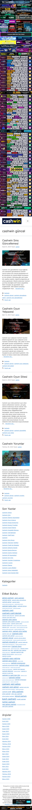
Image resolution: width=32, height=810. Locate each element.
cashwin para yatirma (11, 658)
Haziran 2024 (6, 746)
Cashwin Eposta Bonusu (9, 550)
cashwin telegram (7, 671)
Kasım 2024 (5, 734)
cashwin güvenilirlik (20, 430)
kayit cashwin (9, 699)
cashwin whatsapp (20, 679)
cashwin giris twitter (20, 631)
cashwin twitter (14, 677)
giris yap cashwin (16, 694)
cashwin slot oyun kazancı (15, 667)
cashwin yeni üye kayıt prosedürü (8, 689)
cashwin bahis (16, 602)
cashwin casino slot (7, 625)
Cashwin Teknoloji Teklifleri (10, 542)
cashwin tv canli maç (7, 673)
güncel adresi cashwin (8, 696)
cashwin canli (7, 610)
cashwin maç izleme (20, 650)
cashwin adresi (6, 602)
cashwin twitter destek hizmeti (8, 679)
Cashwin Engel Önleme (9, 527)
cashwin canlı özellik (25, 621)
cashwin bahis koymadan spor (8, 604)
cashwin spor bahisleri (19, 669)
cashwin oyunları (19, 495)
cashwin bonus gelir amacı (7, 608)
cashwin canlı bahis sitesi (9, 617)
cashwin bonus (22, 606)
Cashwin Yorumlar (13, 443)
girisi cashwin (6, 694)
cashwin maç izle (7, 650)
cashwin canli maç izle (8, 615)
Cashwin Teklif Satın (8, 535)
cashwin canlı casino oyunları (11, 621)
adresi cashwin (8, 598)
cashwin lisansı (24, 648)
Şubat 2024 (5, 756)
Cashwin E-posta (7, 563)
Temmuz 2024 (6, 744)
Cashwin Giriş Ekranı (8, 540)
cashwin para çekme (9, 661)
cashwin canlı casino (9, 619)
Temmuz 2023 (6, 774)
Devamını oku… (20, 288)
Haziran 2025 (6, 724)
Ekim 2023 (5, 766)
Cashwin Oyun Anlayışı (9, 520)
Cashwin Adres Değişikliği (10, 570)
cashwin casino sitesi (16, 623)
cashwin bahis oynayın (18, 604)
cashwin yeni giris (24, 687)
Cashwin (6, 293)
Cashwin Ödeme (7, 565)
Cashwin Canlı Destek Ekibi (10, 573)
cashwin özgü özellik (20, 689)
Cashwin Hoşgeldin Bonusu (10, 530)
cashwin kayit (6, 646)
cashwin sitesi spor (6, 667)
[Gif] (16, 92)
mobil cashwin (21, 699)
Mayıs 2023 (5, 779)
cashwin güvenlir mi (9, 642)
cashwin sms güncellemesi (14, 297)
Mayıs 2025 (5, 726)
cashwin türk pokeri (8, 366)
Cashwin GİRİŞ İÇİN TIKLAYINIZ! (16, 34)
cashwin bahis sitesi (9, 606)
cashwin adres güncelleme (19, 600)
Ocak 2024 (5, 759)
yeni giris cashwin (7, 706)
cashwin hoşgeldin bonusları (20, 644)
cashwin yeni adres (11, 684)
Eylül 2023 (5, 769)
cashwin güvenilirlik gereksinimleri (19, 640)
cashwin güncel (8, 295)
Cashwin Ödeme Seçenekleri (10, 517)
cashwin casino (6, 623)
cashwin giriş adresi (8, 636)
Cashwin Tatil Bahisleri (9, 532)
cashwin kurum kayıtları (15, 648)
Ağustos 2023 (6, 771)
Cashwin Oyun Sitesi (14, 376)
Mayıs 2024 (5, 749)
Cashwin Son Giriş (7, 558)
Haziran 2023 (6, 776)
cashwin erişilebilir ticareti (19, 629)
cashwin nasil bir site (17, 652)
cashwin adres (6, 600)
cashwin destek (13, 627)
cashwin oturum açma (8, 654)
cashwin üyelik (6, 692)
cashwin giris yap (6, 633)
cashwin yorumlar (7, 498)
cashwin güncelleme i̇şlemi (7, 640)
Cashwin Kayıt (16, 646)
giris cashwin (17, 691)
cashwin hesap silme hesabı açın (8, 644)
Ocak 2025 (5, 731)
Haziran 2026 (6, 719)
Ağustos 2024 (6, 741)
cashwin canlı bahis (20, 615)
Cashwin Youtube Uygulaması (11, 560)
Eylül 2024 (5, 739)
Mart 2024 (5, 754)
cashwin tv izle (5, 677)
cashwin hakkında (22, 642)
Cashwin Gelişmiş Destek (9, 548)
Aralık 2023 (5, 761)
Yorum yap (7, 300)
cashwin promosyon (18, 663)
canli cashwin (19, 598)
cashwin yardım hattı (14, 681)
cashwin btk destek (16, 608)
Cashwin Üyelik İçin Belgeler (10, 545)
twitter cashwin (8, 702)
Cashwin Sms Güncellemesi (10, 242)
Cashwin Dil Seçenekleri (9, 555)
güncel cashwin (21, 696)
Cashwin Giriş (6, 515)
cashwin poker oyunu (6, 663)
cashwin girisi (7, 631)
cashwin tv (24, 671)
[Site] (16, 57)
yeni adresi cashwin (9, 704)
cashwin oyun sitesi (8, 433)
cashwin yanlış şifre (6, 681)
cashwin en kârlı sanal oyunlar (8, 629)
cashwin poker (20, 661)
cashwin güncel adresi (20, 638)
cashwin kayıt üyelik (6, 648)
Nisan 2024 (5, 751)
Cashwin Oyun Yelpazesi (11, 310)
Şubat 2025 (5, 729)
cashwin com (5, 627)
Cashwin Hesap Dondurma (10, 522)
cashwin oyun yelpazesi (21, 363)
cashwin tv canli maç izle (11, 675)
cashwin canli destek (11, 613)
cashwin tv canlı (24, 675)
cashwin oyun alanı (18, 654)
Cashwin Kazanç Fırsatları (10, 525)
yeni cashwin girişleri (21, 704)
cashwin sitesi (24, 665)
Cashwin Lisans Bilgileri (9, 568)
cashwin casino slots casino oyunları (20, 625)
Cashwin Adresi (7, 512)
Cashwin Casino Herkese (9, 553)
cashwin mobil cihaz (6, 652)
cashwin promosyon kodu (10, 665)
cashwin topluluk (17, 671)
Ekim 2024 (5, 736)
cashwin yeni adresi (10, 687)
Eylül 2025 (5, 721)
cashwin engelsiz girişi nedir (22, 627)
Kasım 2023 (5, 764)
